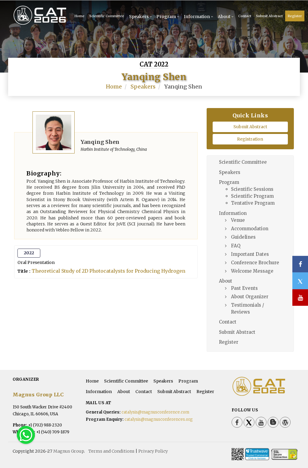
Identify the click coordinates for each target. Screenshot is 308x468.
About (224, 16)
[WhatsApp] (26, 434)
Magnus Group (68, 451)
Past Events (244, 288)
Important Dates (250, 254)
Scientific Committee (106, 16)
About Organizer (249, 296)
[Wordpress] (285, 422)
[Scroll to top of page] (294, 447)
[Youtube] (261, 422)
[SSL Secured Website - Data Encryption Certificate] (284, 454)
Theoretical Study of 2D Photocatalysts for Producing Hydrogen (108, 271)
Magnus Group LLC (38, 395)
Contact (244, 16)
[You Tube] (300, 297)
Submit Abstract (269, 16)
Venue (238, 220)
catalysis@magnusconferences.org (159, 419)
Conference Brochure (255, 262)
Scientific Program (252, 196)
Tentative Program (253, 203)
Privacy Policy (153, 451)
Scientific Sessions (252, 189)
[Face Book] (237, 422)
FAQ (235, 246)
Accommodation (249, 228)
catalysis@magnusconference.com (155, 412)
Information (197, 16)
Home (114, 86)
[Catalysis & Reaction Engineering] (33, 15)
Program (166, 16)
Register (295, 16)
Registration (250, 139)
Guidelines (243, 237)
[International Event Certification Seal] (257, 454)
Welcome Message (252, 271)
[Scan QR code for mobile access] (238, 454)
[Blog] (273, 422)
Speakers (139, 16)
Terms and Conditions (111, 451)
